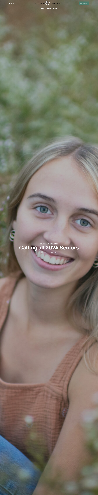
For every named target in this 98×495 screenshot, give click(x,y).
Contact (55, 8)
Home (42, 8)
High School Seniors (45, 243)
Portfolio (48, 8)
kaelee (44, 252)
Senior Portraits (54, 243)
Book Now (83, 3)
